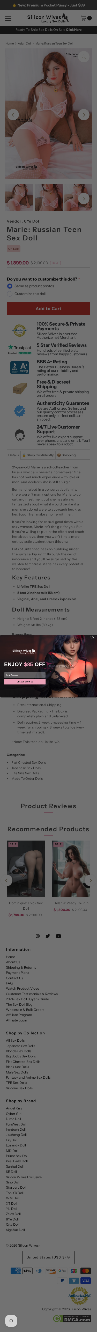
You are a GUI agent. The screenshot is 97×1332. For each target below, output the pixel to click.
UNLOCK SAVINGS (25, 681)
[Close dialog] (93, 637)
